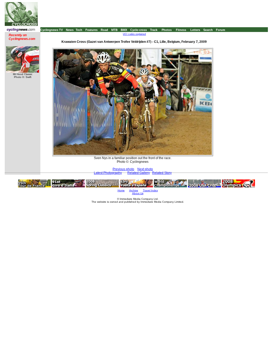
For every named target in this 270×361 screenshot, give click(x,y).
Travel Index (150, 190)
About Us (137, 193)
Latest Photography (108, 173)
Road (104, 29)
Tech (79, 29)
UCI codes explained (134, 34)
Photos (167, 29)
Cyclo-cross (138, 29)
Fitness (181, 29)
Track (153, 29)
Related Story (162, 173)
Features (91, 29)
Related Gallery (138, 173)
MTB (114, 29)
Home (121, 190)
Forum (220, 29)
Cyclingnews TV (51, 29)
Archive (133, 190)
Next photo (145, 169)
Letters (195, 29)
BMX (124, 29)
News (70, 29)
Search (208, 29)
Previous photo (123, 169)
